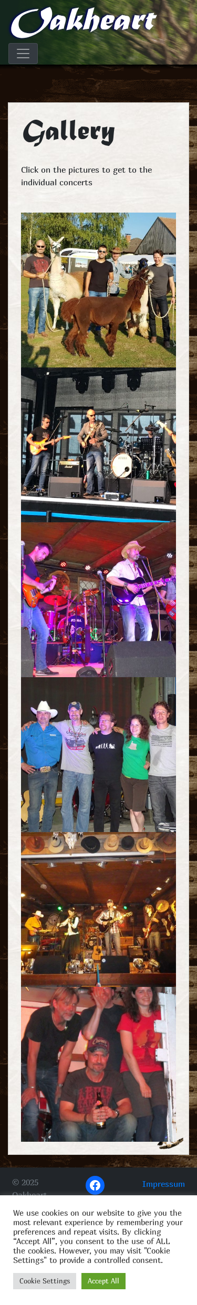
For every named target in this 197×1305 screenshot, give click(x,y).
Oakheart (80, 22)
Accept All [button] (103, 1281)
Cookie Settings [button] (44, 1281)
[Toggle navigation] (23, 53)
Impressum (163, 1183)
